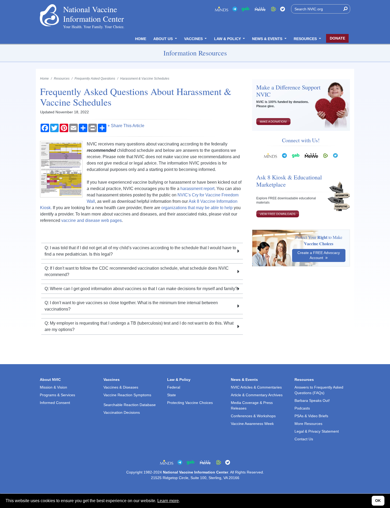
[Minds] (221, 9)
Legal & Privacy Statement (316, 431)
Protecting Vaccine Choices (190, 403)
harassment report (197, 188)
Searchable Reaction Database (129, 405)
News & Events (267, 39)
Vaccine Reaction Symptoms (127, 395)
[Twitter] (282, 9)
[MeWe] (311, 155)
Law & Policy (228, 39)
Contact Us (303, 439)
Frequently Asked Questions (95, 78)
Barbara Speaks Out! (312, 400)
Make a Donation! (273, 121)
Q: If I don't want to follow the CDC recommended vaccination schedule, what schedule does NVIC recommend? (137, 271)
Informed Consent (55, 403)
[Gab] (245, 9)
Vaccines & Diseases (120, 387)
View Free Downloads (277, 214)
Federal (173, 387)
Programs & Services (57, 395)
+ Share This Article (125, 126)
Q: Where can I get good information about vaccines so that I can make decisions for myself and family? (141, 288)
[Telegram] (234, 9)
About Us (163, 39)
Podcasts (302, 408)
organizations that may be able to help (197, 207)
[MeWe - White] (260, 9)
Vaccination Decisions (121, 412)
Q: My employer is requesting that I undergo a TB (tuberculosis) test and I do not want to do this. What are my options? (139, 326)
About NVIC (50, 379)
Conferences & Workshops (253, 416)
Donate (337, 38)
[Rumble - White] (325, 155)
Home (140, 39)
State (171, 395)
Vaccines (194, 39)
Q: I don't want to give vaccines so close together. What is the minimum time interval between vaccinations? (131, 305)
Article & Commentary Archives (257, 395)
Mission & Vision (53, 387)
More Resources (308, 423)
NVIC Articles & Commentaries (256, 387)
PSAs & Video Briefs (311, 416)
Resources (306, 39)
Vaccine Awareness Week (252, 423)
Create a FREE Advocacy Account (318, 255)
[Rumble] (273, 9)
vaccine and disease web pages (91, 220)
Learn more (168, 500)
